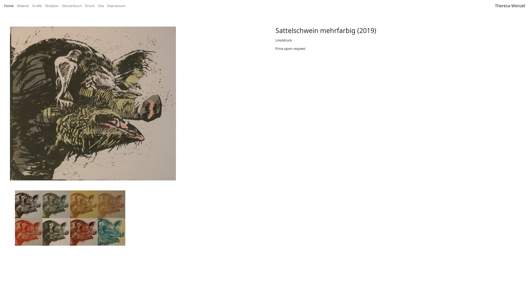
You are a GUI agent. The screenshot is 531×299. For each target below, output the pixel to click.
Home (9, 6)
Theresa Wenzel (510, 6)
